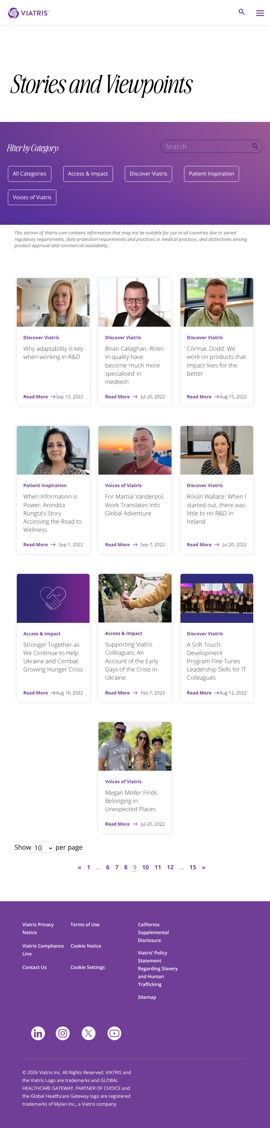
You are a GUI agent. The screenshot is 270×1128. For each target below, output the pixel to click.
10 (145, 867)
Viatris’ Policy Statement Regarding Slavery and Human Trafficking (158, 969)
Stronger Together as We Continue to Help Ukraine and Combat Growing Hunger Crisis (53, 657)
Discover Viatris (149, 173)
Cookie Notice (85, 946)
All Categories (29, 173)
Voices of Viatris (32, 197)
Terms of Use (84, 925)
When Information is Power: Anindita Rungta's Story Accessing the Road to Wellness (52, 513)
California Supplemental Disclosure (153, 933)
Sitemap (147, 997)
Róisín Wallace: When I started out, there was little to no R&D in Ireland (216, 509)
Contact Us (34, 967)
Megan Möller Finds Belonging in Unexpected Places (131, 801)
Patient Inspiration (211, 173)
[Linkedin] (38, 1033)
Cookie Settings (87, 967)
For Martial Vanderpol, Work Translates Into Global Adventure (134, 505)
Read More (35, 397)
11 (157, 867)
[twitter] (88, 1033)
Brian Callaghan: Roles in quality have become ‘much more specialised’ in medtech (134, 365)
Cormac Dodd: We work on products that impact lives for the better (216, 361)
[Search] (255, 146)
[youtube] (114, 1033)
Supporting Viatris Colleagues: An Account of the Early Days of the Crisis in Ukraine (131, 661)
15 (192, 867)
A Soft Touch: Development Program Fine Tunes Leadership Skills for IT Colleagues (216, 661)
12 (170, 867)
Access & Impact (88, 173)
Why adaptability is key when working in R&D (53, 353)
